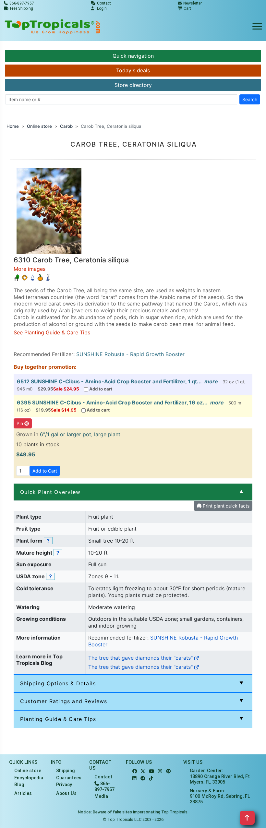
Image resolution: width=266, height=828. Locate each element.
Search (249, 99)
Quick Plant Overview (50, 492)
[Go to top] (247, 818)
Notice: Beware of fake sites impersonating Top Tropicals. (133, 812)
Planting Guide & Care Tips (58, 719)
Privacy (64, 784)
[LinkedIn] (134, 778)
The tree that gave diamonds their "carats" (141, 657)
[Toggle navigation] (257, 27)
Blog (19, 784)
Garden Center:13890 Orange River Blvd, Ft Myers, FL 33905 (220, 776)
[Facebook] (134, 771)
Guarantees (68, 778)
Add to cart (100, 388)
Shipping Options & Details (58, 683)
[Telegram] (142, 778)
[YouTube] (151, 771)
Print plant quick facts (225, 506)
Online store (39, 126)
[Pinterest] (168, 771)
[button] (49, 210)
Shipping (65, 771)
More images (29, 269)
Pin (20, 423)
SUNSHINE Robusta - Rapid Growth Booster (130, 354)
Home (12, 126)
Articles (23, 793)
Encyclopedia (28, 778)
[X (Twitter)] (143, 771)
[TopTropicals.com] (52, 26)
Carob (66, 126)
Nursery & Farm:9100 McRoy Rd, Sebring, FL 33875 (220, 796)
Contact (103, 777)
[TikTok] (151, 778)
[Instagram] (160, 771)
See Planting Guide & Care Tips (52, 332)
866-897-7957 (104, 786)
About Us (66, 793)
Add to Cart (44, 471)
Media (101, 796)
